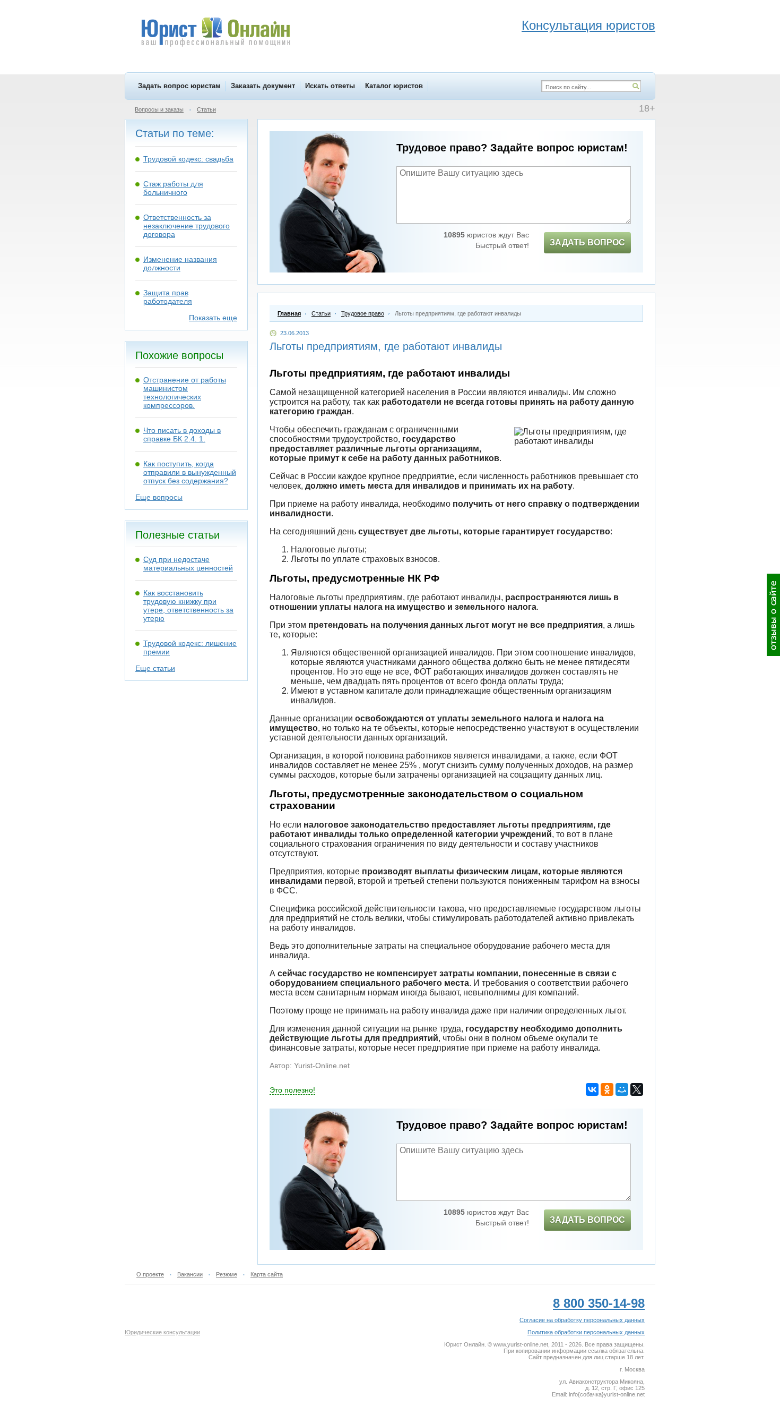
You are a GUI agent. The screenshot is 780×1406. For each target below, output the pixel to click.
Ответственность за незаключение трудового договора (186, 225)
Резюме (226, 1274)
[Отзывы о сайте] (773, 615)
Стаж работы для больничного (173, 188)
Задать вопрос (587, 242)
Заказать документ (263, 86)
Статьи (206, 109)
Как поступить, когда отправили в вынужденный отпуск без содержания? (189, 472)
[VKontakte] (592, 1089)
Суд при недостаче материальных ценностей (188, 563)
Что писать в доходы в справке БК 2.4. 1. (182, 434)
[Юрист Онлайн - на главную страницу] (215, 33)
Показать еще (213, 317)
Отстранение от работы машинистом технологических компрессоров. (184, 393)
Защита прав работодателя (167, 296)
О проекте (150, 1274)
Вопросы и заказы (159, 109)
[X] (636, 1089)
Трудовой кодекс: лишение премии (190, 647)
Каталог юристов (394, 86)
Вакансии (190, 1274)
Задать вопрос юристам (179, 86)
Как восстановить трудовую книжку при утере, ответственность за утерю (188, 606)
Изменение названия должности (180, 263)
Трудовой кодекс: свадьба (188, 159)
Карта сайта (266, 1274)
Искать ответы (330, 86)
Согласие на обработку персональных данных (582, 1320)
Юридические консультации (162, 1332)
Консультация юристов (588, 25)
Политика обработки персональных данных (586, 1332)
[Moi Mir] (622, 1089)
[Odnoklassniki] (607, 1089)
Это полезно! (292, 1090)
